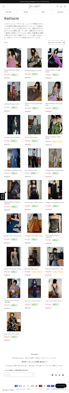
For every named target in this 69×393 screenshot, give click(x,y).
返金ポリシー (30, 389)
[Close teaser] (5, 192)
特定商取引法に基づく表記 (57, 389)
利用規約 (48, 389)
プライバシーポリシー (39, 389)
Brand (26, 12)
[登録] (32, 375)
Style (43, 12)
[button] (3, 6)
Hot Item (9, 12)
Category (60, 12)
